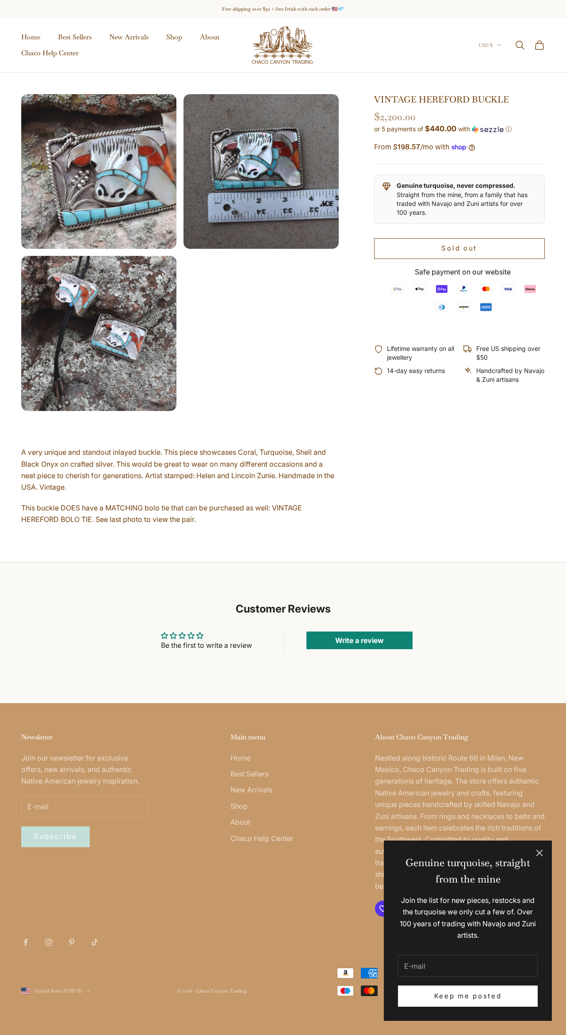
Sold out (459, 248)
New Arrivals (129, 37)
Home (30, 37)
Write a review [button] (359, 640)
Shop (174, 37)
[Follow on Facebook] (25, 942)
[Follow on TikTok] (94, 942)
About (209, 37)
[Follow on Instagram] (48, 942)
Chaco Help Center (50, 52)
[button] (459, 129)
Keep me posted (468, 996)
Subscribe (55, 836)
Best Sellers (75, 37)
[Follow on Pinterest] (71, 942)
